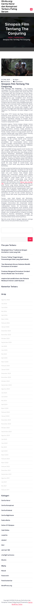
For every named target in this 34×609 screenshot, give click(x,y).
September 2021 (6, 474)
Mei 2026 (4, 311)
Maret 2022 (4, 462)
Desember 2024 (6, 373)
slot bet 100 (5, 550)
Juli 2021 (4, 482)
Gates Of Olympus (7, 525)
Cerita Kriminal (6, 510)
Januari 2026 (5, 327)
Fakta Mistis (5, 520)
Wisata (3, 560)
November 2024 (6, 377)
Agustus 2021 (5, 478)
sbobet (4, 540)
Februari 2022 (5, 466)
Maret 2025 (4, 362)
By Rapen (15, 79)
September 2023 (6, 431)
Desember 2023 (6, 420)
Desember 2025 (6, 331)
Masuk (3, 571)
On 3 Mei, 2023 (5, 79)
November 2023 (6, 424)
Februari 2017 (5, 490)
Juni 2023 (4, 443)
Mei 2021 (4, 486)
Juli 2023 (4, 439)
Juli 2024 (4, 393)
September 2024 (6, 385)
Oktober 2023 (5, 428)
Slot (2, 545)
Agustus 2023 (5, 435)
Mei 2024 (4, 400)
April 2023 (4, 451)
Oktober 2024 (5, 381)
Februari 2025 (5, 366)
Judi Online (5, 530)
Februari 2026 (5, 323)
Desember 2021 (6, 470)
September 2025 (6, 342)
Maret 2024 (4, 408)
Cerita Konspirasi (7, 505)
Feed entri (5, 576)
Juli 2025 (4, 346)
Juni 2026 (4, 307)
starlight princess (7, 555)
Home (10, 38)
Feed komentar (6, 580)
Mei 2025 (4, 354)
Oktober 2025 (5, 338)
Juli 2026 (4, 303)
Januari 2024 (5, 416)
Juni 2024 (4, 397)
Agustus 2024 (5, 389)
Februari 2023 (5, 459)
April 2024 (4, 404)
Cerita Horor (19, 38)
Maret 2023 (4, 455)
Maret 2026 (4, 319)
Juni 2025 (4, 350)
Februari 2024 (5, 412)
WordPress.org (6, 585)
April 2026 (4, 315)
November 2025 (6, 334)
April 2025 (4, 358)
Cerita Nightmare (7, 515)
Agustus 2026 (5, 300)
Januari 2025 (5, 369)
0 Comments (18, 81)
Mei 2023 (4, 447)
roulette (4, 535)
